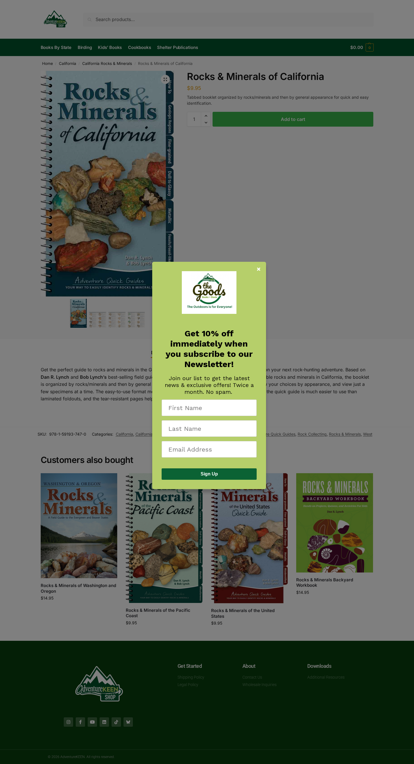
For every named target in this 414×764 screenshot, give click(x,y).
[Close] (258, 269)
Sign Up (209, 473)
